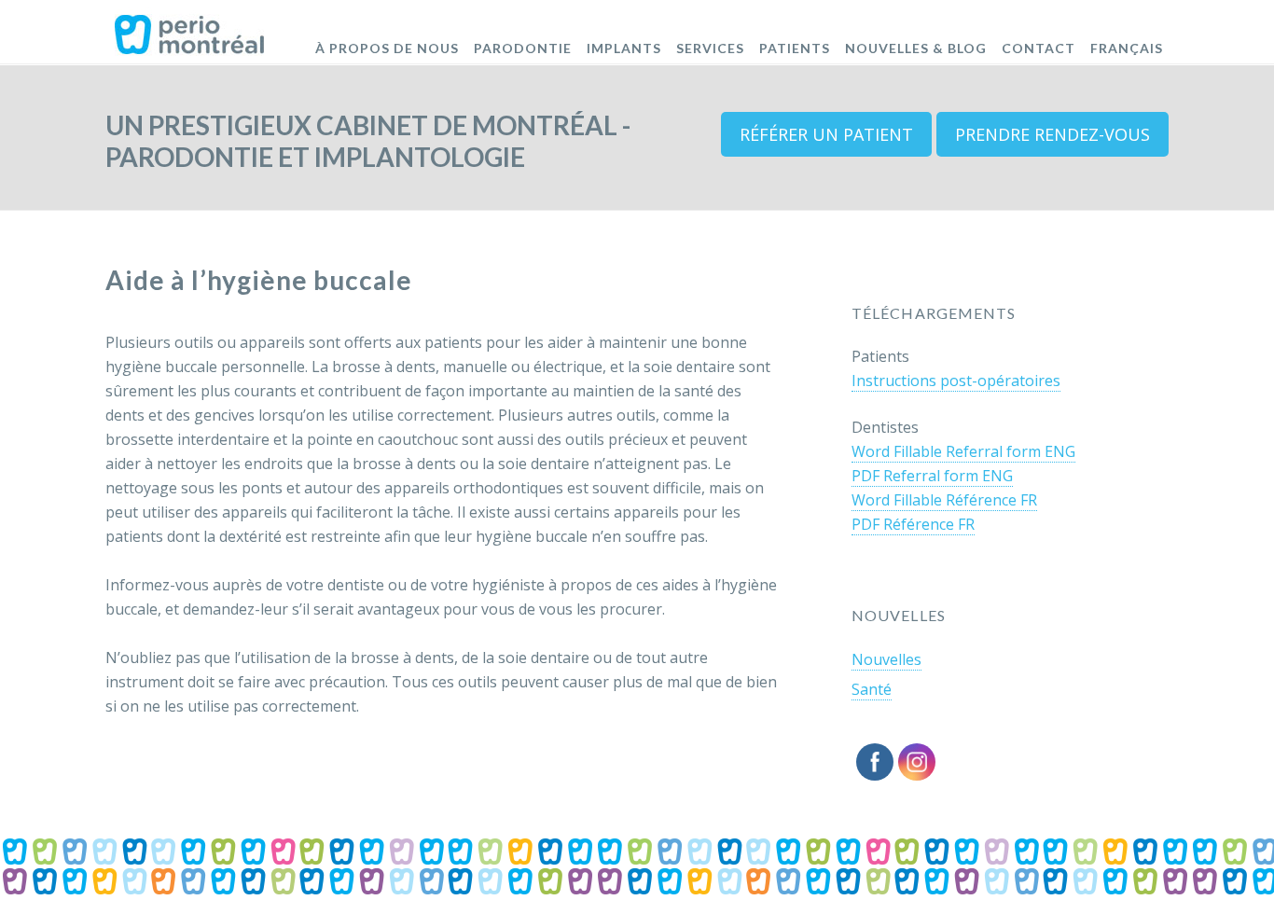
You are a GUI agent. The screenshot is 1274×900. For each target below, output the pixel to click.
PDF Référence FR (913, 524)
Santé (872, 689)
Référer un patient (826, 134)
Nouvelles (886, 659)
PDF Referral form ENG (932, 475)
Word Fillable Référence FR (944, 500)
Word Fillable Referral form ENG (963, 451)
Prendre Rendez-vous (1052, 134)
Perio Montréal (190, 28)
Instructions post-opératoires (956, 380)
